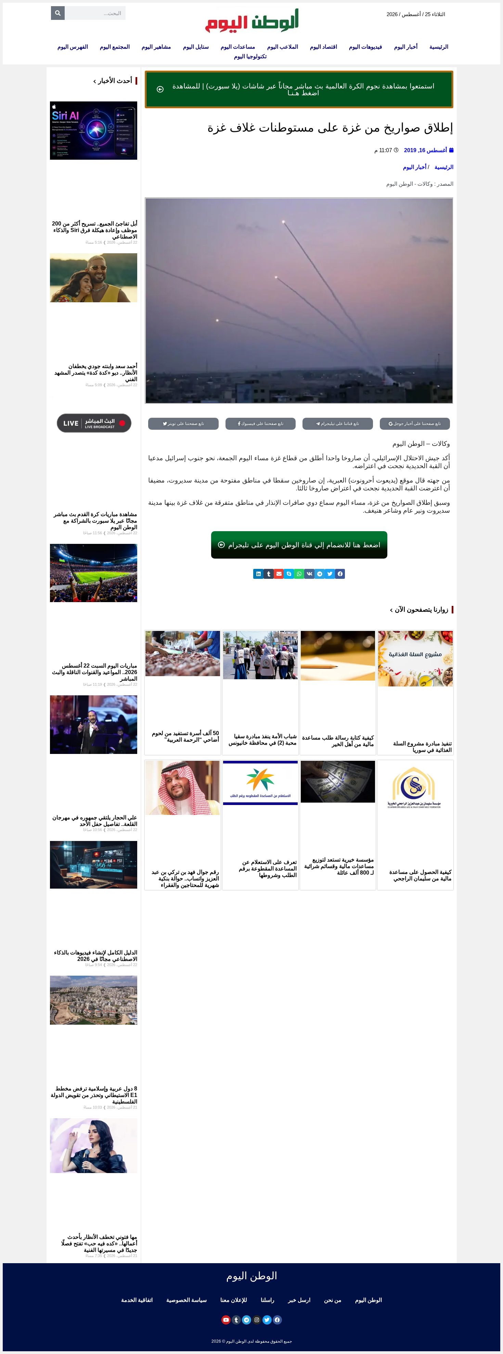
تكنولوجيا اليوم (250, 56)
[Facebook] (277, 1320)
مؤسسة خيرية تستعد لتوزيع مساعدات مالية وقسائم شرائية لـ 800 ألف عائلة (339, 866)
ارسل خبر (299, 1300)
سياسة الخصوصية (186, 1300)
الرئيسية (438, 47)
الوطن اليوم (368, 1300)
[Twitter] (267, 1320)
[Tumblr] (236, 1320)
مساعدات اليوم (238, 47)
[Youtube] (226, 1320)
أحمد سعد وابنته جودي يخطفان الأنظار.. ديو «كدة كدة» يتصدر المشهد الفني (95, 372)
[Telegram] (246, 1320)
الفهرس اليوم (72, 47)
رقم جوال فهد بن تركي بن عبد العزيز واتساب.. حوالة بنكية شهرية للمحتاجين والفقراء (185, 878)
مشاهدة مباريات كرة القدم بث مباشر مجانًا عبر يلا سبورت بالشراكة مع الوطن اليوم (95, 520)
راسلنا (267, 1300)
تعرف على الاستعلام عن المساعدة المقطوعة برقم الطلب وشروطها (268, 868)
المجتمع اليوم (115, 47)
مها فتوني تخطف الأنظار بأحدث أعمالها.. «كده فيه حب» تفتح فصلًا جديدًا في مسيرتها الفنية (99, 1243)
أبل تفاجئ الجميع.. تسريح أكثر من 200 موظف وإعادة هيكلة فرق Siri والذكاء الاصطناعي (94, 230)
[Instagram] (256, 1320)
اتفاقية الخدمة (137, 1300)
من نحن (332, 1300)
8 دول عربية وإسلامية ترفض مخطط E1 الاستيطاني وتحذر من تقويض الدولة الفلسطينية (94, 1095)
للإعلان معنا (233, 1300)
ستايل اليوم (196, 47)
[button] (340, 574)
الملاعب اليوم (282, 47)
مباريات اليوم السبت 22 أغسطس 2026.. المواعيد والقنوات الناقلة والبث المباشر (94, 672)
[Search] (58, 13)
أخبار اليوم (405, 47)
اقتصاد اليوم (323, 47)
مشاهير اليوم (156, 47)
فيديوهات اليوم (365, 47)
